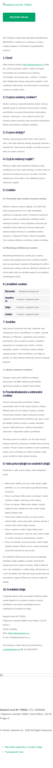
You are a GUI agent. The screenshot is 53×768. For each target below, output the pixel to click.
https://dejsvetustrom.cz (33, 64)
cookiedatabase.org (11, 649)
